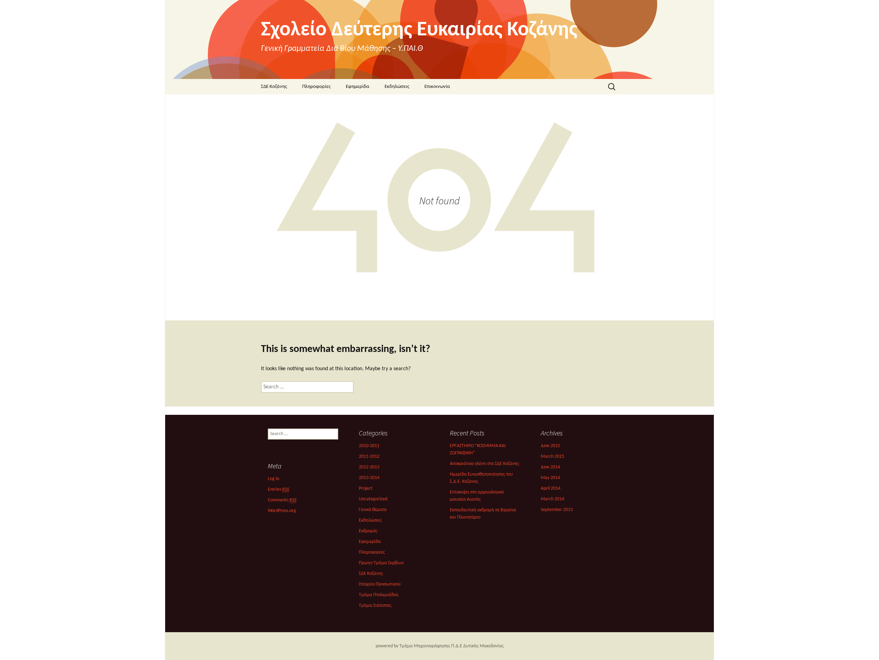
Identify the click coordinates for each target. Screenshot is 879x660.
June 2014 (550, 467)
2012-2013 (369, 467)
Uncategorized (373, 499)
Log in (273, 478)
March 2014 (552, 499)
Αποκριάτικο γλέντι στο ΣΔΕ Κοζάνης (484, 463)
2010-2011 (369, 445)
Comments (282, 500)
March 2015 (552, 456)
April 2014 (550, 488)
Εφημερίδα (357, 86)
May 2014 (550, 477)
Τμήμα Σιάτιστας (375, 605)
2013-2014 (369, 477)
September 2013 (557, 509)
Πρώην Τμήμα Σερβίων (381, 563)
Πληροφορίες (316, 86)
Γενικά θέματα (373, 509)
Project (366, 488)
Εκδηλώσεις (397, 86)
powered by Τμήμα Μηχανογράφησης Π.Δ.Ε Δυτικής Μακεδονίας (440, 646)
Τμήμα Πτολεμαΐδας (379, 595)
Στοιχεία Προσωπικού (380, 584)
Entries (278, 489)
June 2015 (550, 445)
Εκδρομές (368, 531)
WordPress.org (282, 510)
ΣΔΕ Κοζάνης (274, 86)
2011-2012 (369, 456)
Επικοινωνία (437, 86)
